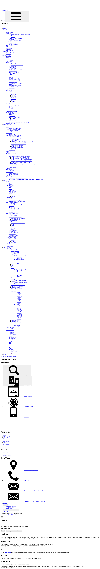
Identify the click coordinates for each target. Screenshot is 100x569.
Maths (10, 187)
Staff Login (5, 511)
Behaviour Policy (12, 68)
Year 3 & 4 (13, 265)
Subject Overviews (10, 330)
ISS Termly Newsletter (14, 174)
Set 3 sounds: (17, 304)
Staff (7, 46)
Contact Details (9, 32)
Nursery (13, 279)
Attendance (8, 56)
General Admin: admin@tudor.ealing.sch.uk (33, 490)
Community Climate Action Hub (16, 204)
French (10, 184)
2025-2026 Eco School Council (15, 208)
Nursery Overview (15, 251)
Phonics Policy (12, 88)
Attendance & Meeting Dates (15, 35)
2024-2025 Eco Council (14, 209)
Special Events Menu (13, 173)
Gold (12, 224)
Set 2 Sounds (17, 325)
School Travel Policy (13, 215)
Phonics (10, 289)
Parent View (8, 168)
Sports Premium (9, 112)
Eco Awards (11, 206)
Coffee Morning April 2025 (17, 145)
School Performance (10, 103)
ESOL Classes (12, 150)
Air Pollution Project (13, 235)
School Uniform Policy (14, 86)
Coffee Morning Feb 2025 (17, 146)
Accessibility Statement (11, 506)
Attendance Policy (13, 63)
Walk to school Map (13, 220)
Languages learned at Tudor (12, 183)
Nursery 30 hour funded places (12, 52)
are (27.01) (19, 316)
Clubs (7, 127)
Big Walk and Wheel (13, 232)
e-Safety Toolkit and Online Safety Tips (17, 166)
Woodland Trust (9, 245)
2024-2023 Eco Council (14, 210)
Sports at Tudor (12, 116)
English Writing (12, 338)
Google (10, 189)
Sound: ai (19, 305)
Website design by (9, 514)
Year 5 (12, 266)
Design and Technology (14, 334)
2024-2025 (13, 93)
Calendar (8, 125)
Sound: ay (19, 293)
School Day (8, 49)
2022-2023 (13, 95)
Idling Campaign (12, 236)
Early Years (11, 277)
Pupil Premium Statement (14, 79)
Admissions (5, 51)
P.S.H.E (10, 348)
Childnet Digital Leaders (14, 238)
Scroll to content (4, 10)
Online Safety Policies (13, 76)
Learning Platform (10, 185)
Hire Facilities (9, 133)
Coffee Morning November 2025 (18, 142)
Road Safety (11, 229)
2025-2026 (16, 253)
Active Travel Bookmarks (14, 230)
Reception (13, 281)
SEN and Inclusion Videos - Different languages (19, 122)
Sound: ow (19, 297)
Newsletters (8, 151)
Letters (7, 152)
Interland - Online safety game (15, 200)
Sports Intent (11, 113)
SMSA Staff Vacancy (13, 44)
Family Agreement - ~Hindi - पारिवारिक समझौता (21, 159)
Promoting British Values (14, 78)
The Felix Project (15, 139)
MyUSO (10, 193)
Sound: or (19, 300)
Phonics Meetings (15, 320)
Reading (10, 186)
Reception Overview (15, 252)
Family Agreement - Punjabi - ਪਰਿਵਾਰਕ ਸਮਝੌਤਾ (21, 161)
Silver (12, 225)
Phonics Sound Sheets (16, 322)
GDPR (10, 74)
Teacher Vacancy (12, 43)
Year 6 (12, 268)
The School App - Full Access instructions (18, 178)
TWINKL (13, 196)
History (18, 263)
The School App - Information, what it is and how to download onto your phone (26, 179)
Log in (4, 354)
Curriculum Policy (13, 71)
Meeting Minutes (12, 207)
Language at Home (15, 287)
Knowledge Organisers (19, 259)
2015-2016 (13, 102)
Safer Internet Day (13, 198)
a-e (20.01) (19, 310)
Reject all (3, 530)
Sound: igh (19, 296)
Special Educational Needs (11, 120)
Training (13, 240)
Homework (11, 190)
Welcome (8, 31)
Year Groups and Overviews (15, 249)
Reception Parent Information (20, 282)
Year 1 (12, 254)
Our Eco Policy (12, 203)
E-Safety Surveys (12, 167)
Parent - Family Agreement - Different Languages (19, 156)
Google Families (12, 163)
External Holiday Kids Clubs (15, 128)
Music (10, 343)
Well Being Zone (9, 246)
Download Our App (7, 353)
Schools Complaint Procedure (15, 85)
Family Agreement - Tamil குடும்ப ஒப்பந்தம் (20, 158)
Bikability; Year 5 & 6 (13, 231)
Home (4, 28)
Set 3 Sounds (17, 326)
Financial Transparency (14, 105)
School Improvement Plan (11, 111)
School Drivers (12, 328)
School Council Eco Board (12, 202)
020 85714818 (27, 480)
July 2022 (11, 110)
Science (18, 260)
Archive (13, 37)
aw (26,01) (19, 315)
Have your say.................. (14, 227)
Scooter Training (12, 234)
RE (9, 347)
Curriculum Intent (10, 327)
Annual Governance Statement (15, 38)
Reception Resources (18, 283)
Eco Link (11, 349)
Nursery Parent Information (20, 280)
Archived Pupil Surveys (14, 170)
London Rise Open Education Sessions (14, 58)
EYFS (10, 331)
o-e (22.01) (19, 313)
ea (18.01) (19, 308)
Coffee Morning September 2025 (18, 144)
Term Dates (8, 175)
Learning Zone (12, 192)
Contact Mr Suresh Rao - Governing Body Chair (19, 34)
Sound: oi (19, 306)
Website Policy (9, 508)
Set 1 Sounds (17, 324)
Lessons (13, 241)
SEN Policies (11, 84)
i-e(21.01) (19, 311)
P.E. (9, 344)
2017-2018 (13, 100)
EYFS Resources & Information (18, 285)
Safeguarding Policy (13, 82)
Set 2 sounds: (17, 292)
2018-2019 (13, 99)
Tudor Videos (9, 243)
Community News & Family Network (17, 137)
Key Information (6, 55)
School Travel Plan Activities (12, 213)
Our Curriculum (6, 247)
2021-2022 (13, 96)
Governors (8, 33)
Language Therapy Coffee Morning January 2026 (22, 141)
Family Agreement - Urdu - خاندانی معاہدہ (20, 162)
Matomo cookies (7, 552)
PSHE (7, 89)
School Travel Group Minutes (15, 217)
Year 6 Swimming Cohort (14, 117)
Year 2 (12, 264)
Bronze (13, 226)
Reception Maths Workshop (17, 147)
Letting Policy (12, 134)
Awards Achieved (12, 221)
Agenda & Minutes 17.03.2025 (18, 218)
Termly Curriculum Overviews (20, 255)
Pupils (4, 180)
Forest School (9, 181)
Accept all (8, 530)
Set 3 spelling (6, 447)
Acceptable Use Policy (14, 155)
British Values (9, 57)
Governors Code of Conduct (15, 40)
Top (2, 517)
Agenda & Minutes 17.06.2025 (18, 219)
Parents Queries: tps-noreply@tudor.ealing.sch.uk (34, 501)
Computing (11, 333)
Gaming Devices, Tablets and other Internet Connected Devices (22, 164)
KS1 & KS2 (14, 351)
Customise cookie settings (16, 530)
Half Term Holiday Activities (15, 136)
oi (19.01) (19, 309)
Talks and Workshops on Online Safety (17, 201)
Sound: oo (19, 298)
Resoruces (11, 60)
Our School (5, 29)
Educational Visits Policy (16, 83)
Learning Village (12, 191)
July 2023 (11, 108)
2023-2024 (13, 94)
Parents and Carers (7, 124)
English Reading (12, 337)
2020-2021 (13, 97)
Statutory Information (10, 123)
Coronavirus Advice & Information (13, 129)
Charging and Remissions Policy (16, 69)
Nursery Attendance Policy (17, 65)
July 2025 (11, 106)
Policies (7, 62)
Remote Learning (15, 131)
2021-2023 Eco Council (14, 212)
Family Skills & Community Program (14, 135)
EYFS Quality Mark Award (17, 286)
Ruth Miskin (14, 291)
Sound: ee (19, 294)
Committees (11, 39)
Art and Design (12, 332)
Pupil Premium (9, 90)
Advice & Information (13, 130)
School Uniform (9, 50)
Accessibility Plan (12, 66)
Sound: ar (19, 299)
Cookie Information (10, 507)
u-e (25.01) (19, 314)
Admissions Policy (13, 67)
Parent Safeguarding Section (12, 153)
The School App (9, 176)
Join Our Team (9, 41)
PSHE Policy (11, 77)
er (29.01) (19, 319)
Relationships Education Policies (16, 80)
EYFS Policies (12, 73)
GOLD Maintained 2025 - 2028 (18, 223)
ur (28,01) (19, 317)
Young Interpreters (13, 242)
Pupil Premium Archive (14, 91)
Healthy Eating (14, 148)
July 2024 (11, 107)
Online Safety (9, 197)
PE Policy (11, 114)
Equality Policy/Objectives (14, 72)
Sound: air (19, 302)
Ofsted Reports (9, 61)
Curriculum (8, 248)
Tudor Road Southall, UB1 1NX (31, 470)
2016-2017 (13, 101)
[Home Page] (8, 356)
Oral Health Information (16, 288)
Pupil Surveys (9, 169)
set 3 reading (6, 444)
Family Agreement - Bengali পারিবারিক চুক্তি (20, 157)
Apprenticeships (9, 45)
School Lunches (9, 172)
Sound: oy (19, 303)
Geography (19, 262)
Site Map (5, 503)
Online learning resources (14, 195)
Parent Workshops (13, 140)
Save (12, 567)
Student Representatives (11, 237)
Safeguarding (9, 48)
